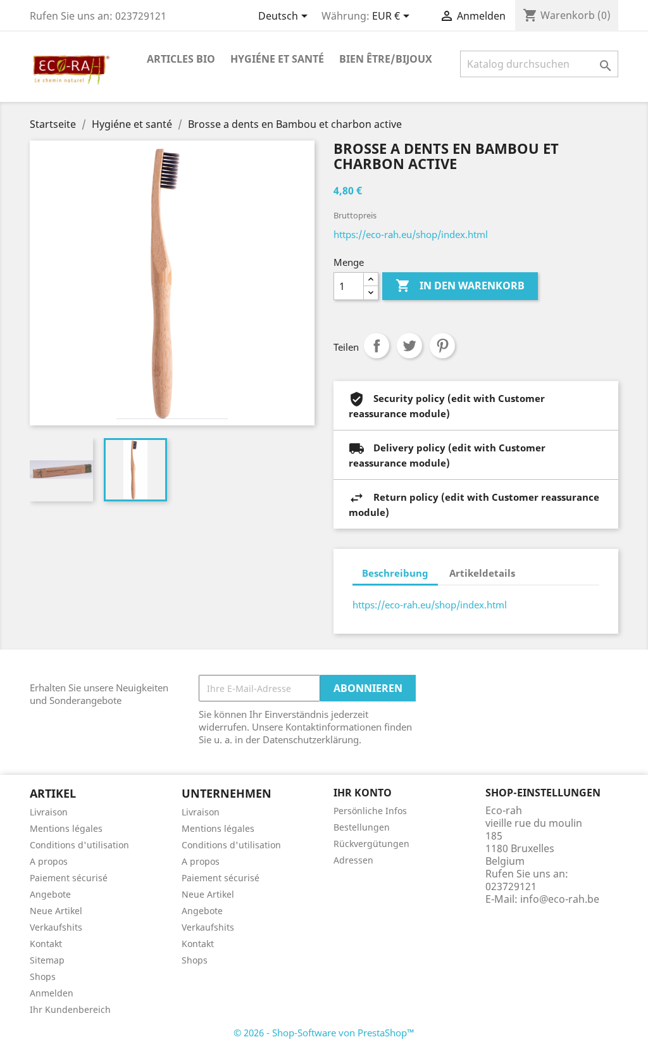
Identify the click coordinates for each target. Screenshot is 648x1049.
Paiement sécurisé (69, 878)
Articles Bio (181, 59)
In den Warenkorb (460, 285)
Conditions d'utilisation (79, 845)
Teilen (376, 345)
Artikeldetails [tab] (482, 573)
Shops (43, 976)
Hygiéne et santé (277, 59)
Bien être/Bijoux (385, 59)
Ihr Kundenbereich (70, 1009)
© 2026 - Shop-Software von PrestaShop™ (324, 1032)
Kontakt (46, 944)
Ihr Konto (362, 793)
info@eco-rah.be (559, 899)
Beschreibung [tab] (395, 573)
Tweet (409, 345)
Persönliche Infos (370, 811)
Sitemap (47, 960)
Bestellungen (361, 827)
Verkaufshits (56, 927)
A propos (49, 861)
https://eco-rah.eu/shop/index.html (410, 234)
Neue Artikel (56, 911)
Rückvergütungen (371, 844)
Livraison (49, 812)
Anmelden (51, 993)
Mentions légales (66, 828)
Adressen (353, 860)
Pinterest (442, 345)
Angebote (50, 894)
